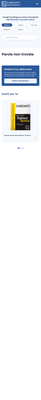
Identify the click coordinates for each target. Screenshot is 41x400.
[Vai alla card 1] (19, 148)
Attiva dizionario (20, 81)
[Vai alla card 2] (21, 148)
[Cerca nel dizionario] (36, 37)
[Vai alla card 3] (22, 148)
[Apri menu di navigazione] (37, 4)
